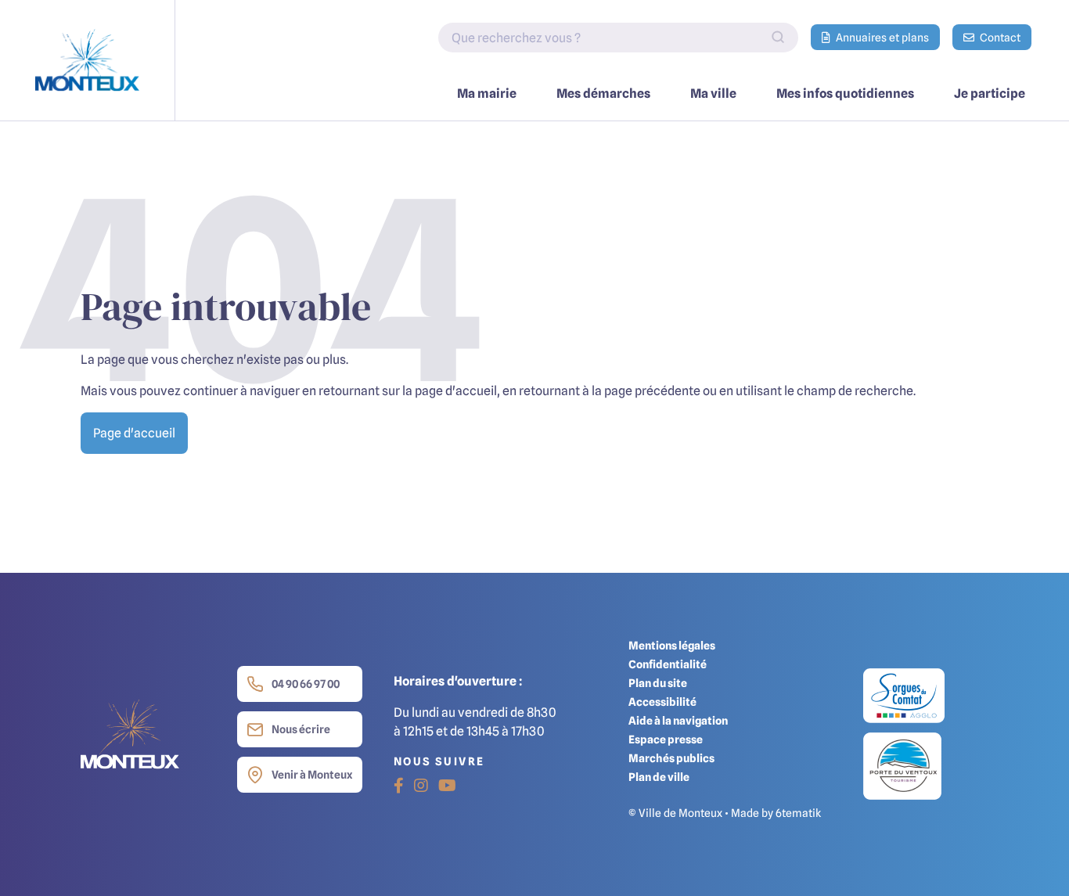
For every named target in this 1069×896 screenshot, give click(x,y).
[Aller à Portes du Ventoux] (902, 765)
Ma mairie (487, 93)
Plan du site (657, 682)
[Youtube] (447, 785)
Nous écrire (301, 729)
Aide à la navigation (678, 720)
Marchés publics (671, 758)
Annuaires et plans (881, 37)
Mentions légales (671, 645)
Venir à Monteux (312, 774)
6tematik (798, 812)
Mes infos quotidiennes (845, 93)
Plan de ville (658, 776)
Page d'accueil (134, 433)
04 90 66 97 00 (306, 683)
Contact (998, 37)
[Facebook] (399, 785)
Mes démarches (603, 93)
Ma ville (713, 93)
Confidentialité (667, 664)
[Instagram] (421, 785)
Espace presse (665, 739)
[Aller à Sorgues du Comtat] (904, 699)
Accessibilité (662, 701)
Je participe (989, 93)
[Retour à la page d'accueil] (87, 60)
